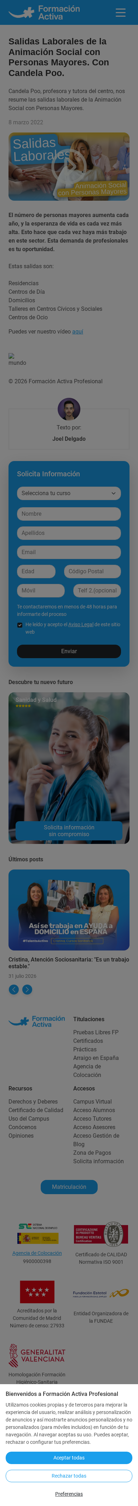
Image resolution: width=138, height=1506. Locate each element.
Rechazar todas (69, 1476)
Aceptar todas (69, 1458)
